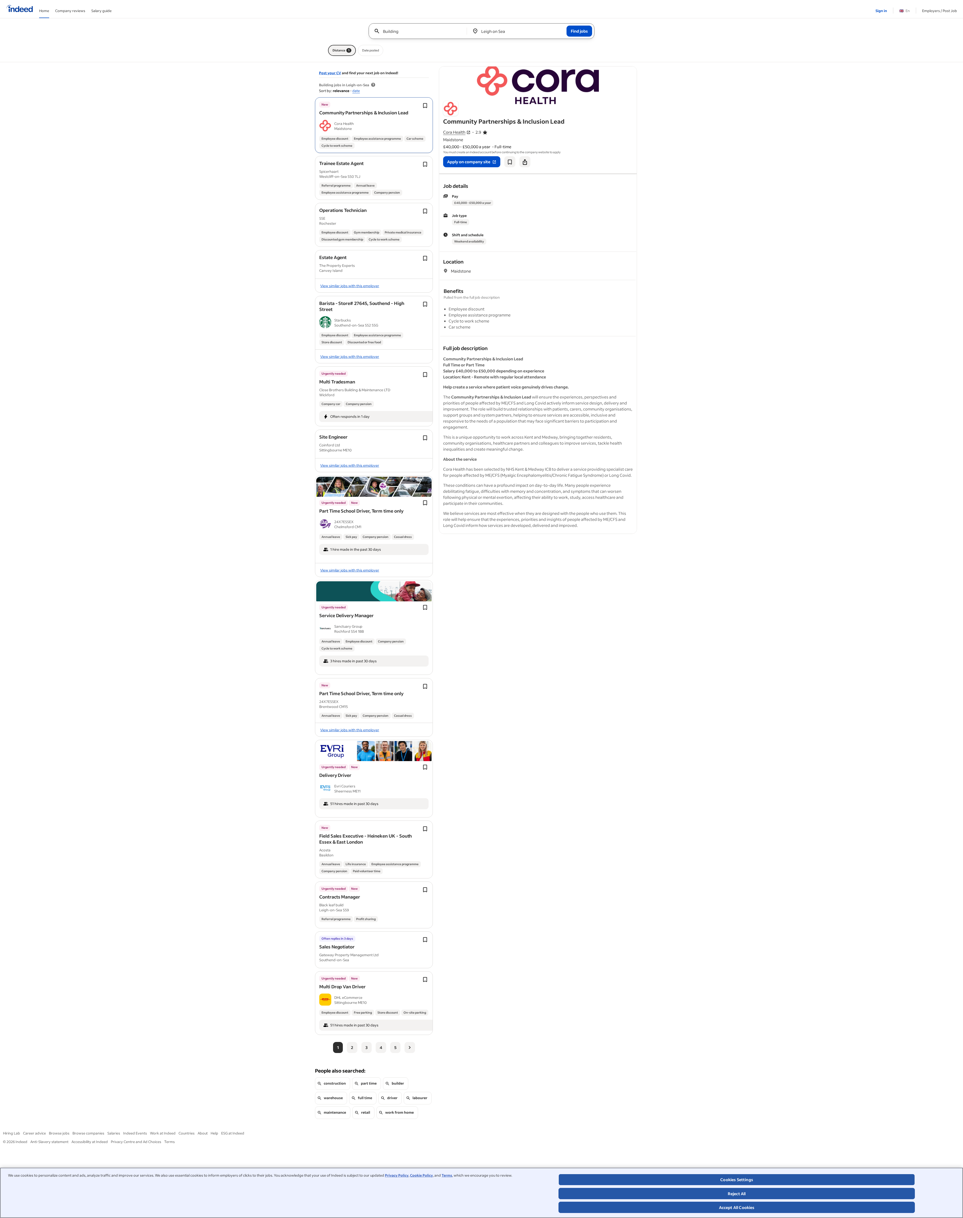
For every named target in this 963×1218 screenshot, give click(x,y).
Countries (187, 1133)
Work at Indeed (163, 1133)
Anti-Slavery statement (49, 1141)
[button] (363, 113)
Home (44, 10)
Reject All (737, 1193)
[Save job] (509, 162)
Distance (341, 50)
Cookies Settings (736, 1179)
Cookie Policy (421, 1175)
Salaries (113, 1133)
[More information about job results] (373, 85)
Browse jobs (59, 1133)
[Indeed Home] (20, 9)
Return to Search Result (603, 69)
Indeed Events (135, 1133)
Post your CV (330, 72)
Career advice (34, 1133)
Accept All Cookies (737, 1207)
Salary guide (101, 10)
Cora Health (454, 132)
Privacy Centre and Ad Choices (136, 1141)
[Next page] (410, 1047)
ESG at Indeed (232, 1133)
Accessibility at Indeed (89, 1141)
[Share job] (524, 162)
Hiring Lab (11, 1133)
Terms (447, 1175)
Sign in (881, 10)
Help (214, 1133)
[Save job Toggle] (425, 105)
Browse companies (88, 1133)
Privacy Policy (397, 1175)
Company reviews (70, 10)
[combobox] (419, 31)
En (904, 10)
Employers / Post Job (939, 10)
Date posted (370, 50)
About (203, 1133)
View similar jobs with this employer (349, 285)
